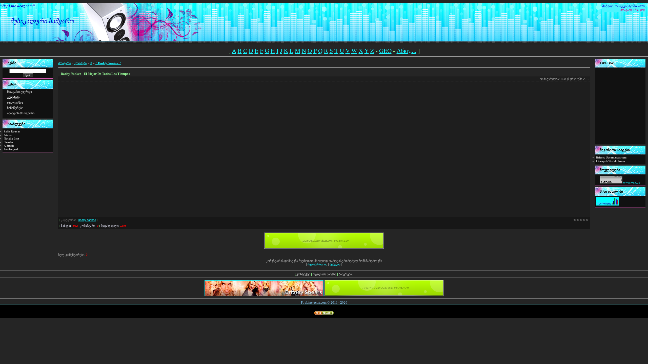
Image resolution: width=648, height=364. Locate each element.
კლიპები (80, 63)
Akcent (8, 135)
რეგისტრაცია (317, 264)
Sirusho (8, 142)
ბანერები (345, 274)
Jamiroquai (11, 149)
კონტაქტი (303, 274)
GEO (385, 51)
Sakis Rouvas (12, 131)
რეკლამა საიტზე (324, 274)
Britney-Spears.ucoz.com (611, 157)
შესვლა (640, 9)
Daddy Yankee (108, 63)
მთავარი (626, 9)
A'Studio (9, 145)
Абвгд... (406, 51)
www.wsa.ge (631, 182)
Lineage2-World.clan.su (610, 161)
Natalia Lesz (11, 138)
